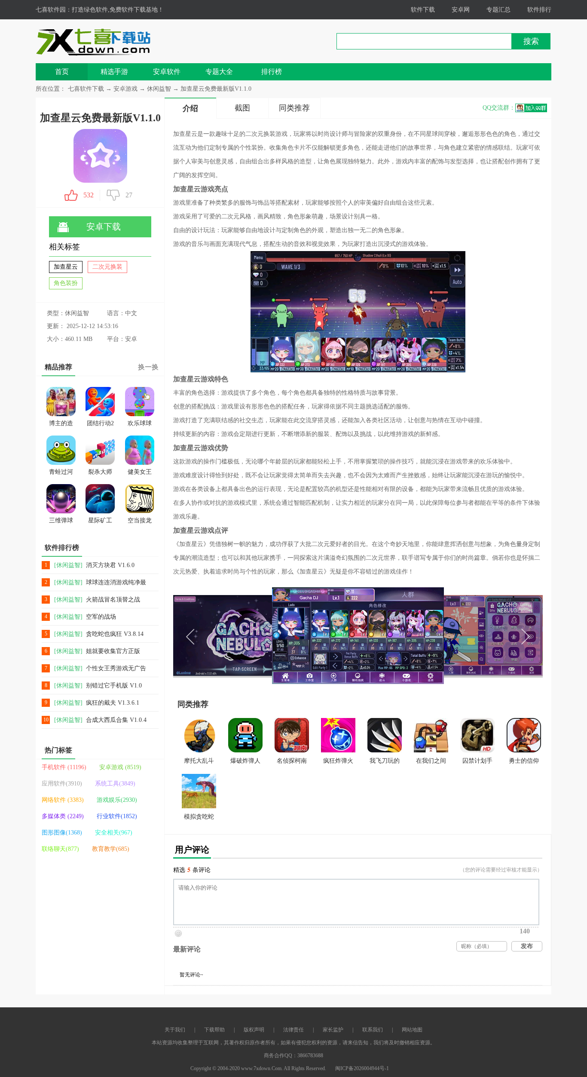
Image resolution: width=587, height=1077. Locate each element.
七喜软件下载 (86, 89)
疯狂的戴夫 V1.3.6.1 (112, 703)
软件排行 (539, 9)
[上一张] (265, 635)
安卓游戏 (126, 89)
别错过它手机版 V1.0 (114, 685)
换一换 (148, 367)
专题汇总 (498, 9)
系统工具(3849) (115, 783)
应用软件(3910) (62, 783)
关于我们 (175, 1030)
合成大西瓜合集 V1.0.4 (116, 720)
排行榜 (271, 71)
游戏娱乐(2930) (117, 800)
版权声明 (254, 1030)
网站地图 (412, 1030)
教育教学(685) (110, 849)
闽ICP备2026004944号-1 (362, 1068)
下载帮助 (214, 1030)
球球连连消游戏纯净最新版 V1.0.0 (116, 582)
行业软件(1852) (117, 816)
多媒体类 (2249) (63, 816)
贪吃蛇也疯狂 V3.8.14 (115, 634)
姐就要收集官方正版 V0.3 (113, 651)
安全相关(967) (113, 832)
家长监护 (333, 1030)
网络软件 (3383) (63, 800)
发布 (527, 946)
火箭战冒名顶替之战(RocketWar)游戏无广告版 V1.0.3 (116, 600)
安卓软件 (166, 71)
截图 (242, 108)
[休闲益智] (68, 565)
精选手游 (114, 71)
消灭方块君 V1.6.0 (110, 565)
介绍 (190, 108)
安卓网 (461, 9)
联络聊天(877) (60, 849)
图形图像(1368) (62, 832)
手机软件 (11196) (64, 767)
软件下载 (423, 9)
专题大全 (219, 71)
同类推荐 (294, 108)
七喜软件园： (54, 9)
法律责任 (293, 1030)
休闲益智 (159, 89)
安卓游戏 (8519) (120, 767)
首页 (62, 71)
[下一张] (450, 635)
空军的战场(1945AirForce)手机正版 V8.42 (117, 617)
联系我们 (372, 1030)
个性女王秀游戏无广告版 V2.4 (116, 668)
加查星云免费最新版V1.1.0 (215, 89)
